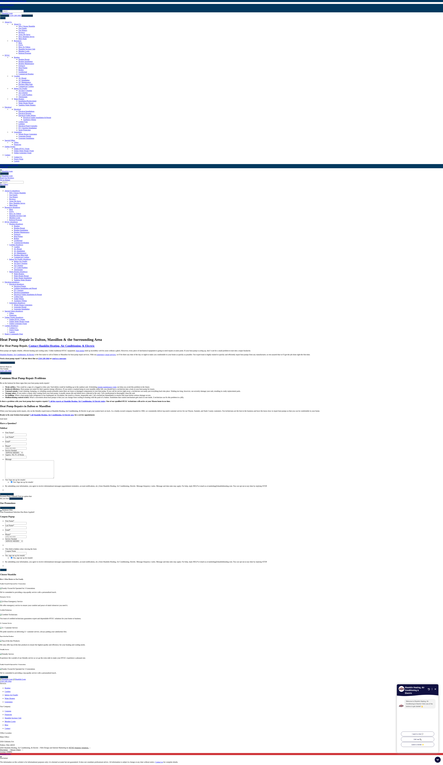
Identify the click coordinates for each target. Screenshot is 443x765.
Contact (7, 728)
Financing (8, 715)
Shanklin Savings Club (13, 718)
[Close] (1, 510)
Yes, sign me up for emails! (23, 558)
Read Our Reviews (7, 5)
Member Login (10, 721)
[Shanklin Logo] (6, 171)
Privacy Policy (15, 750)
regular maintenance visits (107, 387)
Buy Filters (4, 15)
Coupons (8, 711)
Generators (9, 702)
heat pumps (80, 351)
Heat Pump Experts (7, 363)
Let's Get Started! (16, 498)
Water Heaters (10, 698)
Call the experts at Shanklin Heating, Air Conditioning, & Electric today (77, 401)
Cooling (7, 691)
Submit (3, 570)
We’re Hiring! (5, 9)
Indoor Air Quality (11, 695)
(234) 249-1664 (15, 15)
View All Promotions (7, 508)
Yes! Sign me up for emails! (23, 482)
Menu (3, 18)
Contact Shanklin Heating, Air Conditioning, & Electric (62, 345)
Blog (6, 725)
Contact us (159, 762)
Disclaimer (4, 750)
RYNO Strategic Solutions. (79, 748)
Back (2, 187)
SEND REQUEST (7, 494)
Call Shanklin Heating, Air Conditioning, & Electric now (52, 415)
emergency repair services (106, 355)
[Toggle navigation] (1, 169)
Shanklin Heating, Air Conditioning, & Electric (17, 355)
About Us (4, 677)
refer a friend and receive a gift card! (13, 1)
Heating (7, 688)
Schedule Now (27, 15)
